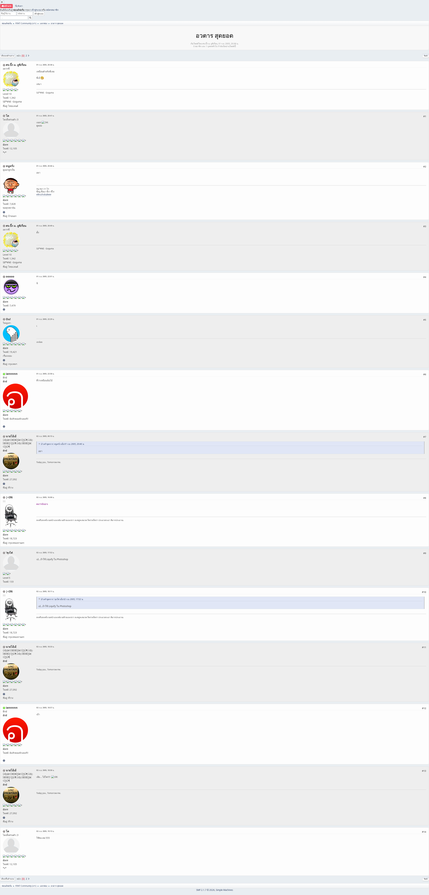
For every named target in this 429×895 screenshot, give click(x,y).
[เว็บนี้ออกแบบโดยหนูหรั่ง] (4, 212)
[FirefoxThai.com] (4, 309)
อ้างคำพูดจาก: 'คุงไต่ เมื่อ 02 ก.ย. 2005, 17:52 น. (62, 599)
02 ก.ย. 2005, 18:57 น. (45, 707)
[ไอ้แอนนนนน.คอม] (4, 426)
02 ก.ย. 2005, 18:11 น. (45, 591)
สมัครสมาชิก (52, 9)
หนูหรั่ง (10, 166)
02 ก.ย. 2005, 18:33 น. (45, 646)
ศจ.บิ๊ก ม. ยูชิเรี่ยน (16, 65)
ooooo (10, 276)
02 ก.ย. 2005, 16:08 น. (45, 497)
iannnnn (12, 374)
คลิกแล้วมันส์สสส (43, 194)
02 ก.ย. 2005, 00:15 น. (45, 436)
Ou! (8, 319)
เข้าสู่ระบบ (36, 9)
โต (7, 116)
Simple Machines (224, 889)
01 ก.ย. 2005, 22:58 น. (45, 373)
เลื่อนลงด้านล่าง (7, 55)
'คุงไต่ (9, 552)
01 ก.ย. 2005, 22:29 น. (45, 319)
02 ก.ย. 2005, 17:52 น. (45, 552)
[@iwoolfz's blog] (4, 360)
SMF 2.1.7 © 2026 (205, 889)
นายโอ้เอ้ (11, 436)
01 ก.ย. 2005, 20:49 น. (45, 225)
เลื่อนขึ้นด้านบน (7, 879)
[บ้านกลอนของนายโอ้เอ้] (4, 483)
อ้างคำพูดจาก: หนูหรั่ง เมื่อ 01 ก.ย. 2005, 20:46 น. (62, 444)
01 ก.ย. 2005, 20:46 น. (45, 166)
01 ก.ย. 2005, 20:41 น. (45, 115)
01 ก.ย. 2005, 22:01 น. (45, 276)
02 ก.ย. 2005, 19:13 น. (45, 831)
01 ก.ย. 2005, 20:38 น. (45, 64)
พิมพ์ (425, 55)
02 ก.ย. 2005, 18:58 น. (45, 770)
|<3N (9, 497)
